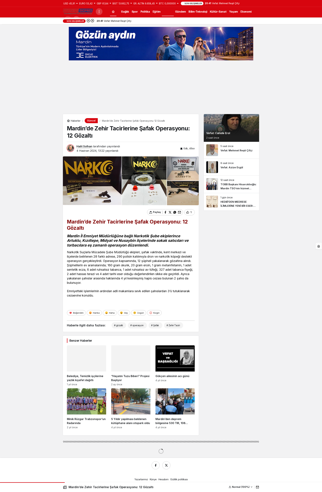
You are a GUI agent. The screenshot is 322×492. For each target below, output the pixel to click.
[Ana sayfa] (113, 11)
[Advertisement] (161, 87)
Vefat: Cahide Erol (218, 133)
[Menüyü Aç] (99, 11)
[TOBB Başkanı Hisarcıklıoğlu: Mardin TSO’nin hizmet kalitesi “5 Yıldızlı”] (231, 184)
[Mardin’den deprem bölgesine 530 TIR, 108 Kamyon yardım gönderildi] (175, 408)
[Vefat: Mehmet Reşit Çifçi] (231, 150)
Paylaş (255, 487)
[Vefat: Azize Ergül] (231, 167)
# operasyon (137, 325)
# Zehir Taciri (173, 325)
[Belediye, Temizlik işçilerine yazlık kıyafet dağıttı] (86, 365)
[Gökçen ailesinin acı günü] (175, 365)
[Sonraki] (92, 21)
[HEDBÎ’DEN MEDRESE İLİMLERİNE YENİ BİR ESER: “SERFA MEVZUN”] (231, 201)
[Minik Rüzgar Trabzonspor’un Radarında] (86, 408)
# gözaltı (118, 325)
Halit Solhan (84, 146)
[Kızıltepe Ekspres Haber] (78, 11)
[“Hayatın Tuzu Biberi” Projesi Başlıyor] (130, 365)
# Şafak (155, 325)
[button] (231, 486)
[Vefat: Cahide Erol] (231, 128)
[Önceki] (88, 21)
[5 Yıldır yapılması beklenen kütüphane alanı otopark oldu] (130, 408)
